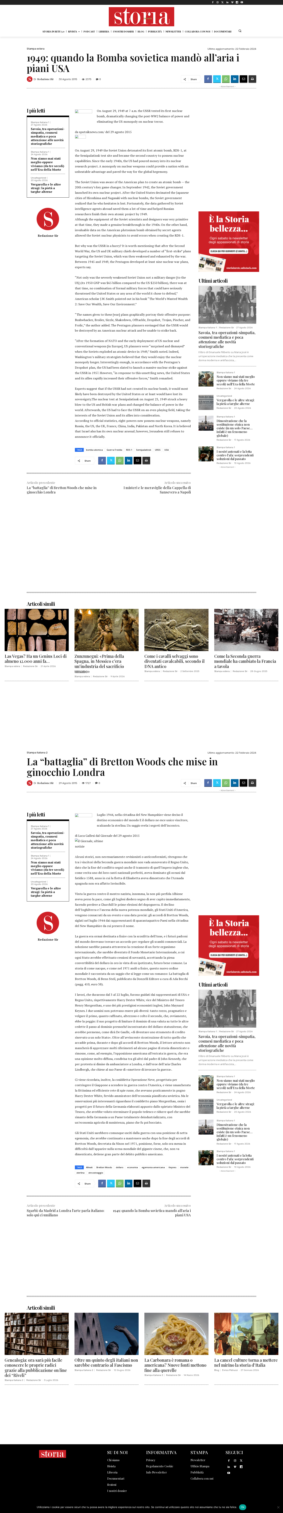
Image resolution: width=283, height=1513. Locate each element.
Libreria (112, 1472)
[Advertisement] (109, 529)
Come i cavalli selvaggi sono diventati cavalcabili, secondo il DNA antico (174, 661)
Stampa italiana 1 (40, 122)
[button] (239, 30)
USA (166, 449)
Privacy (150, 1460)
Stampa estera (35, 48)
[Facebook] (212, 2)
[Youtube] (241, 2)
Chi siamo (113, 1460)
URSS (158, 449)
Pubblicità (197, 1472)
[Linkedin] (227, 2)
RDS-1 (129, 449)
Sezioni (111, 1485)
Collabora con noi (202, 1478)
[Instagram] (217, 2)
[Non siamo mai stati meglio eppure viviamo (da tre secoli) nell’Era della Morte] (206, 379)
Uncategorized (38, 178)
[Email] (243, 79)
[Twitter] (222, 2)
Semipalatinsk (143, 449)
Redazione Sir (45, 79)
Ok (242, 1507)
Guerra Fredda (114, 449)
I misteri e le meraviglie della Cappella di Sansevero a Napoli (157, 489)
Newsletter (198, 1460)
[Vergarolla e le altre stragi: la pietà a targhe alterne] (206, 402)
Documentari (115, 1478)
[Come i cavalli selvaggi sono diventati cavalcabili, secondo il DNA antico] (176, 630)
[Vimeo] (232, 2)
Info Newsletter (156, 1472)
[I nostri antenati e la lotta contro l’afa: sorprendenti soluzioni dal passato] (206, 453)
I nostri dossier (117, 1491)
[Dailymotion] (237, 2)
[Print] (252, 79)
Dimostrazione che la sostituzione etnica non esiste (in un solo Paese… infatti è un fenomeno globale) (235, 428)
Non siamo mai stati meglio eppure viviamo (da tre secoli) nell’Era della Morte (47, 164)
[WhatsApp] (226, 79)
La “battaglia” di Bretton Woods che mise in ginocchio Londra (62, 489)
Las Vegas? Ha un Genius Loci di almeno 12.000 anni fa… (36, 658)
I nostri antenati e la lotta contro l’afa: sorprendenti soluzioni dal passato (235, 455)
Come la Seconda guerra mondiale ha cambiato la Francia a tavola (245, 661)
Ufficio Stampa (200, 1466)
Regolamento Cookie (159, 1466)
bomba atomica (94, 449)
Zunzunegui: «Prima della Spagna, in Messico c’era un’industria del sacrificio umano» (99, 663)
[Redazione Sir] (30, 79)
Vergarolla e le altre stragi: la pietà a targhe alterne (46, 188)
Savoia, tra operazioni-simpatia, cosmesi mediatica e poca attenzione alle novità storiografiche (48, 136)
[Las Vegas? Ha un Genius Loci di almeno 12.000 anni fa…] (37, 630)
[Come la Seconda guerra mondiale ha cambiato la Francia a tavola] (246, 630)
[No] (278, 1507)
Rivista (111, 1466)
